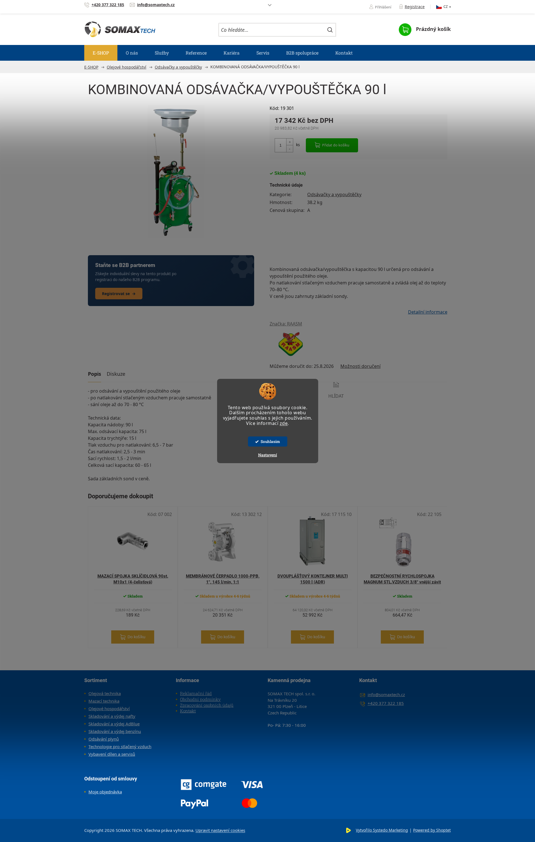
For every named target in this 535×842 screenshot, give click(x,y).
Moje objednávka (105, 792)
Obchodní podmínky (200, 699)
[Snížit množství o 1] (289, 148)
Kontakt (188, 711)
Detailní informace (427, 312)
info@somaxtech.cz (386, 694)
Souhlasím (270, 441)
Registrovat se (119, 293)
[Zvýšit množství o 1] (289, 142)
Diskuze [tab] (116, 373)
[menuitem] (100, 53)
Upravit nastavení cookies (220, 830)
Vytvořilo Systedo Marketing (382, 830)
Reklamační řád (196, 693)
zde (284, 423)
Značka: (286, 324)
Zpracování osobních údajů (206, 705)
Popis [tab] (94, 373)
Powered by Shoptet (432, 830)
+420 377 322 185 (386, 703)
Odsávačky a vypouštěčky (334, 194)
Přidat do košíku (335, 145)
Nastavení (267, 455)
